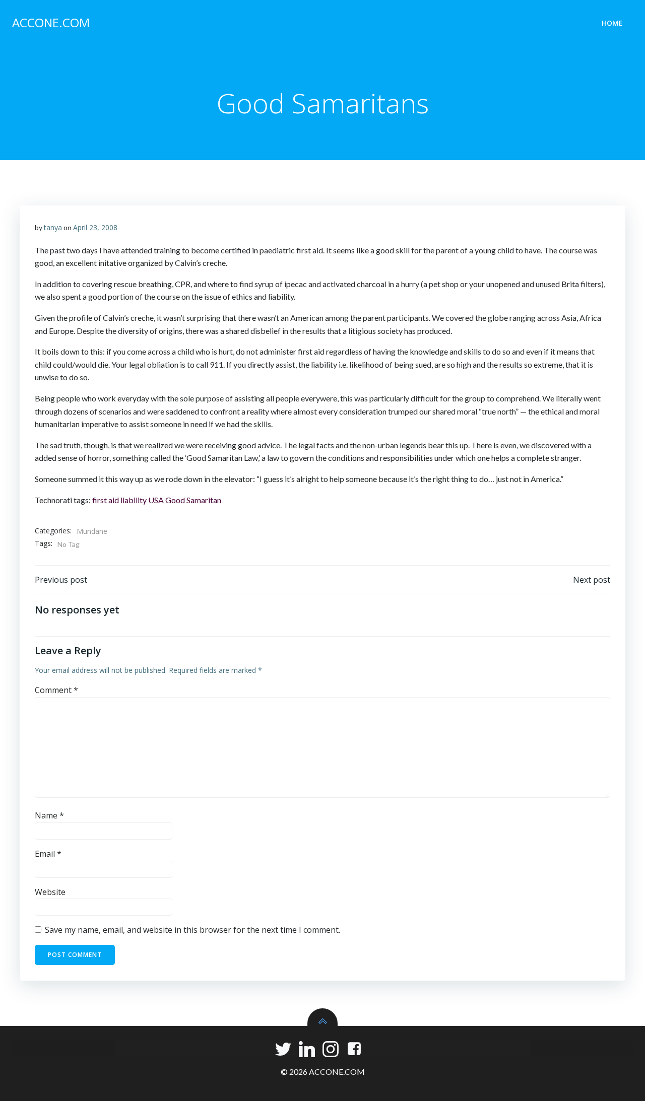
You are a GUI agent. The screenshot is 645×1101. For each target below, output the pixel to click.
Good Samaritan (193, 500)
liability (133, 500)
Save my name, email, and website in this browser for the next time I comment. (192, 929)
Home (612, 23)
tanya (53, 227)
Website (50, 892)
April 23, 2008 (95, 227)
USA (156, 500)
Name (49, 815)
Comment (56, 690)
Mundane (92, 531)
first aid (105, 500)
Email (48, 853)
